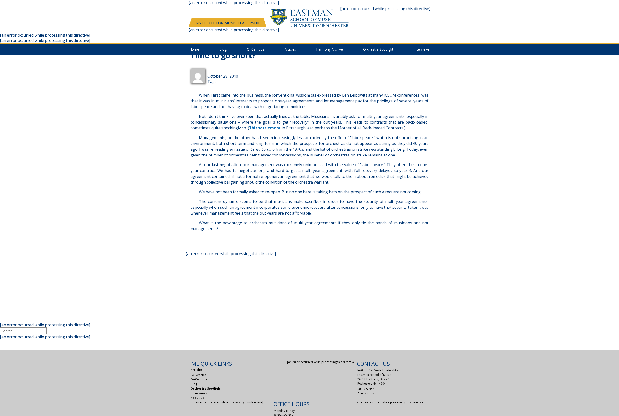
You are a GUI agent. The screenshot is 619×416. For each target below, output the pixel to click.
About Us (197, 398)
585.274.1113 (366, 389)
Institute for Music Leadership (227, 23)
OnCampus (199, 379)
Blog (223, 49)
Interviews (422, 49)
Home (194, 49)
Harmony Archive (329, 49)
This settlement (265, 128)
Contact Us (365, 393)
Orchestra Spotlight (378, 49)
